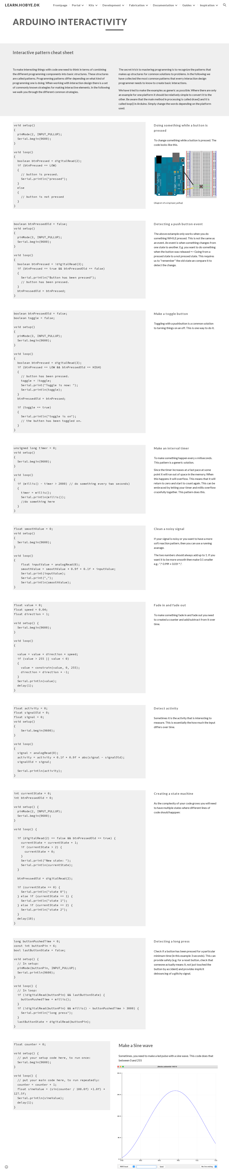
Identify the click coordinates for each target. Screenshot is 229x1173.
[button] (224, 5)
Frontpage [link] (60, 5)
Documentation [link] (163, 5)
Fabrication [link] (137, 5)
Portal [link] (76, 5)
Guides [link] (187, 5)
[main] (114, 23)
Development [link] (112, 5)
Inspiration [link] (207, 5)
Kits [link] (91, 5)
